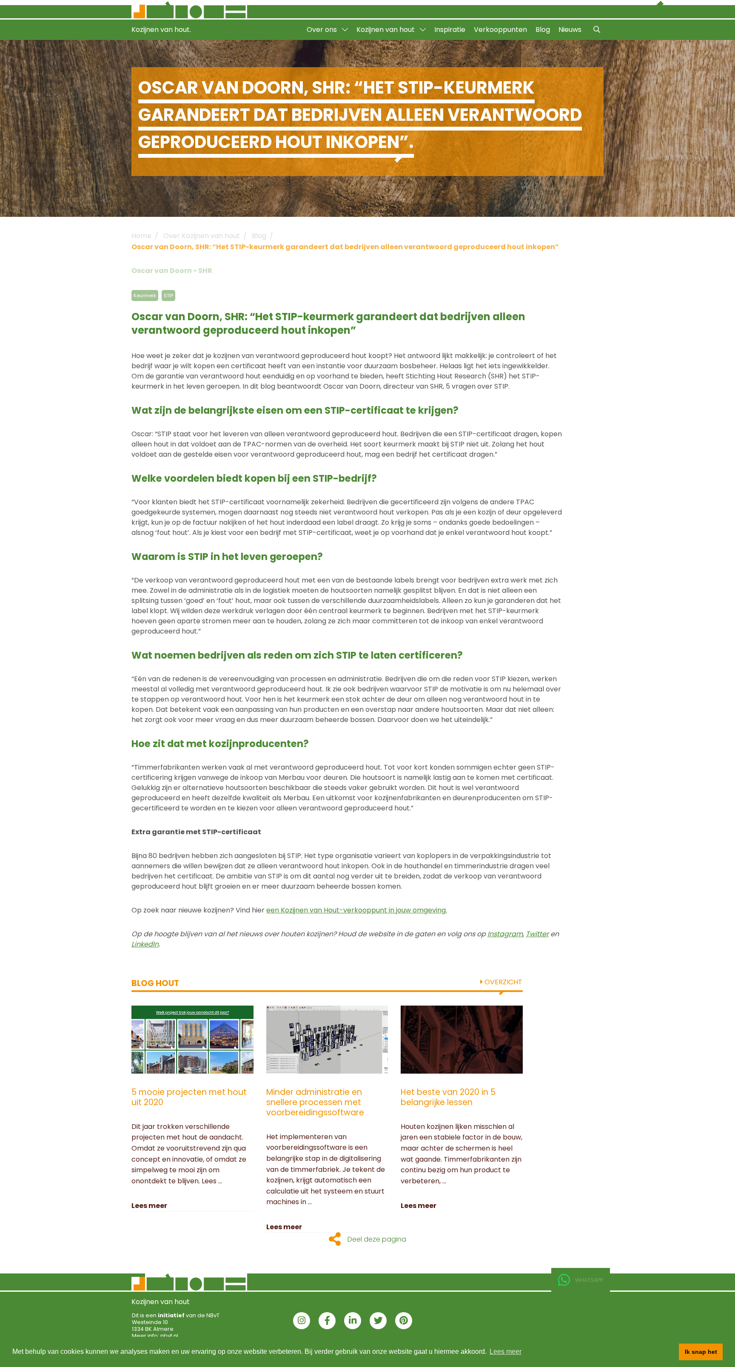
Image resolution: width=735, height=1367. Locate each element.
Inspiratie (449, 29)
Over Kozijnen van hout (201, 236)
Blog (543, 29)
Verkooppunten (500, 29)
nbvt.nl (169, 1335)
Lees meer (149, 1206)
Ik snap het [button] (701, 1351)
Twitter (537, 934)
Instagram (505, 934)
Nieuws (569, 29)
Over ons (323, 29)
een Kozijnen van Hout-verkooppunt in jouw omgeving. (356, 910)
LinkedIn (145, 944)
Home (141, 236)
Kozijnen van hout (386, 29)
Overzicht (502, 982)
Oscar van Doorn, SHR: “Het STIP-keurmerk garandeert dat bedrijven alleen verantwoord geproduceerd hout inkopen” (345, 247)
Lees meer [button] (505, 1351)
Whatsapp (589, 1280)
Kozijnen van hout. (161, 29)
